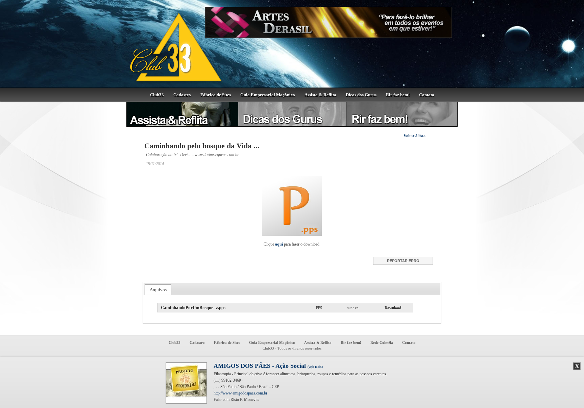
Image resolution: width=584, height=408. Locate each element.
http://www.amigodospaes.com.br (240, 393)
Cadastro (182, 94)
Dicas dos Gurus (361, 94)
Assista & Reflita (320, 94)
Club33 (157, 94)
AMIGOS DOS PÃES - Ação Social (268, 365)
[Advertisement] (490, 207)
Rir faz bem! (398, 94)
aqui (279, 244)
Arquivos (158, 289)
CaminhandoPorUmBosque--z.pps (193, 307)
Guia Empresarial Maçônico (267, 94)
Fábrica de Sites (215, 94)
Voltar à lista (414, 135)
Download (393, 308)
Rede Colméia (381, 342)
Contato (426, 94)
